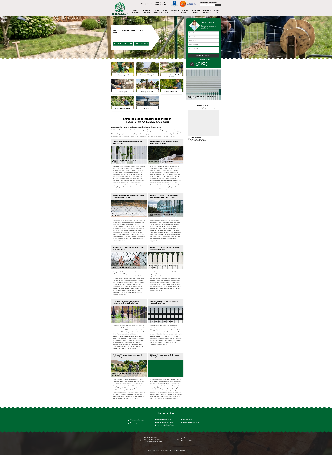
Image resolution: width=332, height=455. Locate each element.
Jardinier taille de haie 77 (195, 11)
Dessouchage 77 (175, 11)
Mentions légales (179, 450)
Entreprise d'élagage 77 (146, 11)
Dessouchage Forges (136, 423)
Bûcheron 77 (217, 11)
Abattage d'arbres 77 (184, 11)
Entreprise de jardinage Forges (165, 425)
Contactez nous (141, 43)
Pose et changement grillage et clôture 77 (161, 11)
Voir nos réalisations (123, 43)
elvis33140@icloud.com (145, 4)
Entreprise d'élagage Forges (191, 422)
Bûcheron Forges (187, 419)
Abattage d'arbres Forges (163, 419)
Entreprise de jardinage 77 (207, 11)
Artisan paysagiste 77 (136, 11)
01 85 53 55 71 (160, 3)
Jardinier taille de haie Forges (164, 422)
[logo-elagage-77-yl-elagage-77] (119, 8)
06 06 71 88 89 (160, 5)
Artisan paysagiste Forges (137, 420)
